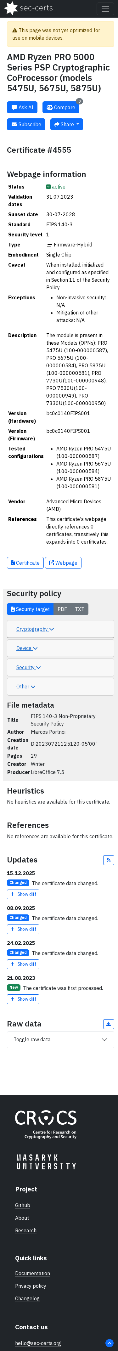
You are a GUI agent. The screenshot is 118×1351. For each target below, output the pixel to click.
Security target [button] (32, 609)
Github (22, 1205)
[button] (109, 860)
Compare (66, 105)
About (22, 1218)
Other (23, 686)
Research (26, 1230)
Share (67, 124)
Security (26, 667)
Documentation (32, 1273)
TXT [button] (79, 609)
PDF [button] (62, 609)
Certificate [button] (27, 563)
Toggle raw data (32, 1039)
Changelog (27, 1298)
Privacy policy (30, 1286)
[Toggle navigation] (105, 9)
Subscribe (29, 124)
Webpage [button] (65, 563)
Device (24, 648)
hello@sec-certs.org (38, 1343)
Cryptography (32, 629)
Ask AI (25, 107)
